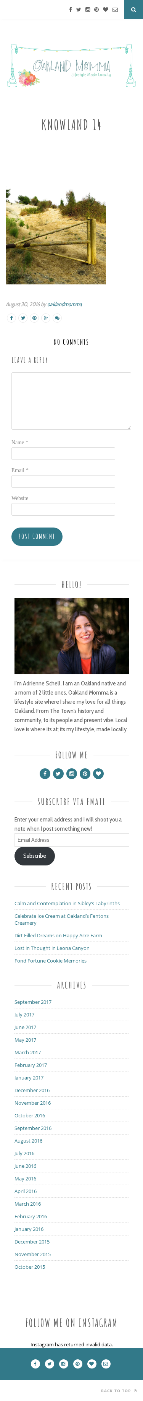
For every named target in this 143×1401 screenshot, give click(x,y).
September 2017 (32, 1001)
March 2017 (27, 1052)
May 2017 (25, 1039)
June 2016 (25, 1165)
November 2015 (32, 1254)
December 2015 (32, 1241)
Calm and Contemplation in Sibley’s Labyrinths (67, 903)
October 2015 (29, 1266)
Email (20, 470)
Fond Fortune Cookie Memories (50, 960)
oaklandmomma (64, 304)
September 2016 (32, 1128)
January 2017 (28, 1077)
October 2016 (29, 1115)
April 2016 (25, 1191)
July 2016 (24, 1153)
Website (19, 498)
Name (19, 442)
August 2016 (28, 1140)
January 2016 (28, 1229)
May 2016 (25, 1178)
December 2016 (32, 1090)
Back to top (116, 1390)
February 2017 (30, 1065)
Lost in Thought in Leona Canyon (52, 948)
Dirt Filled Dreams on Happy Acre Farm (58, 935)
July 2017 (24, 1014)
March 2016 (27, 1203)
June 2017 (25, 1027)
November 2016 (32, 1102)
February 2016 (30, 1216)
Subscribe (34, 855)
